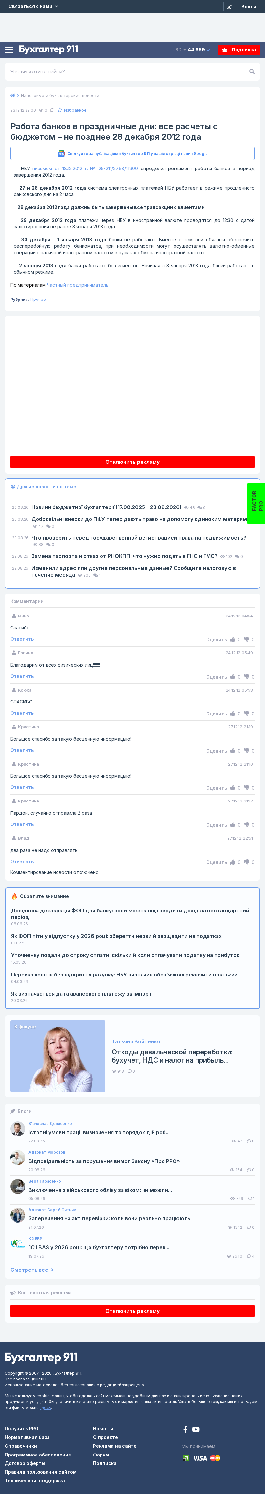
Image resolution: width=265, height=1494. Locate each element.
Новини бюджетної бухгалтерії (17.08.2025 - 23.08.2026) (107, 507)
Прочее (38, 299)
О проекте (105, 1437)
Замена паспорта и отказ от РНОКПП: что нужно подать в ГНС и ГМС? (125, 556)
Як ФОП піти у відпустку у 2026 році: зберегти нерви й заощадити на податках (116, 936)
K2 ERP (35, 1239)
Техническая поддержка (35, 1480)
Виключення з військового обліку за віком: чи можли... (100, 1190)
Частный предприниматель (59, 285)
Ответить (22, 639)
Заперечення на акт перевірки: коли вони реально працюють (109, 1219)
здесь (45, 1407)
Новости (103, 1428)
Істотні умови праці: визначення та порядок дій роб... (99, 1132)
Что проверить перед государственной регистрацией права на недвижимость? (138, 537)
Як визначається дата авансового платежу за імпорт (81, 993)
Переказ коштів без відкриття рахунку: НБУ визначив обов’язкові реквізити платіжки (124, 974)
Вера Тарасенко (44, 1181)
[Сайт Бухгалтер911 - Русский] (41, 1357)
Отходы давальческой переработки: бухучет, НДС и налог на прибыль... (172, 1056)
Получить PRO (21, 1428)
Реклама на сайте (115, 1446)
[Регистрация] (229, 6)
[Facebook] (186, 1430)
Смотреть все (29, 1270)
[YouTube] (195, 1430)
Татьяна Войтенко (136, 1042)
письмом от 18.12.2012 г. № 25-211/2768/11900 (86, 168)
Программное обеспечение (38, 1454)
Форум (101, 1454)
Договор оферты (25, 1463)
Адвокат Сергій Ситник (52, 1210)
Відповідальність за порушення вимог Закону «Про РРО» (104, 1161)
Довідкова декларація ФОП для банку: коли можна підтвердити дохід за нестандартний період (130, 913)
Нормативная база (27, 1437)
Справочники (21, 1446)
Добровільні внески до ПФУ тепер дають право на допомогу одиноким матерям (139, 519)
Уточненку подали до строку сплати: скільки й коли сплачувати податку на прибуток (125, 955)
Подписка (243, 49)
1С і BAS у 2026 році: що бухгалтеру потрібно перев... (98, 1247)
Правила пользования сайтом (41, 1472)
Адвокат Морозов (46, 1152)
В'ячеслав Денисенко (50, 1123)
